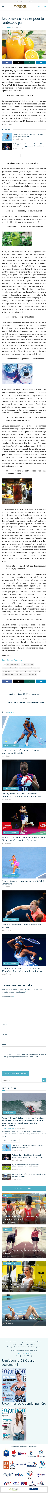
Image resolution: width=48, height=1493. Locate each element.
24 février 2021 (9, 1290)
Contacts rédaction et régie (14, 1342)
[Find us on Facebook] (24, 1356)
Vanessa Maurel (8, 1128)
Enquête (7, 1195)
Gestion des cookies (24, 1353)
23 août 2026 (7, 843)
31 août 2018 (8, 1256)
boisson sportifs (13, 665)
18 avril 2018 (18, 27)
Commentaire (8, 997)
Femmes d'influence (12, 1263)
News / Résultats (11, 745)
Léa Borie (7, 27)
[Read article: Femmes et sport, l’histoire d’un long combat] (24, 1310)
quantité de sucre (20, 671)
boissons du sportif (10, 668)
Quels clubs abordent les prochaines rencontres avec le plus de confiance (25, 1166)
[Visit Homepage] (20, 6)
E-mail (5, 1034)
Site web (5, 1044)
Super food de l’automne (12, 660)
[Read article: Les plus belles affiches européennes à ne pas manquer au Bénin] (6, 1176)
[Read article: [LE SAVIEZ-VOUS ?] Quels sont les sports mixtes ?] (24, 1242)
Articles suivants (12, 1140)
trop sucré (32, 674)
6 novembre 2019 (9, 1222)
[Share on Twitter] (18, 62)
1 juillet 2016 (8, 1324)
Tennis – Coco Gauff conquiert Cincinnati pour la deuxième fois (28, 135)
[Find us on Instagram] (20, 1356)
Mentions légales (34, 1347)
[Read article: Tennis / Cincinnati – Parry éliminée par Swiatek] (24, 906)
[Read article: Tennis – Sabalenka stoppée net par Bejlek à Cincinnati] (24, 862)
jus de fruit (7, 671)
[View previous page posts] (22, 155)
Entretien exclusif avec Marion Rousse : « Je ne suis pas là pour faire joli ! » (23, 1285)
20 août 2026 (7, 887)
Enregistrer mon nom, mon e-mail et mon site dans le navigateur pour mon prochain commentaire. (25, 1055)
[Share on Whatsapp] (29, 62)
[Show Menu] (3, 6)
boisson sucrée (27, 665)
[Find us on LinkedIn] (31, 1356)
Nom (4, 1025)
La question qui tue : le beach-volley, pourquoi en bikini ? (21, 1217)
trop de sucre (20, 674)
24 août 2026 (18, 139)
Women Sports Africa (33, 1342)
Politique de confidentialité (16, 1347)
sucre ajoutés (8, 674)
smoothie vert (34, 671)
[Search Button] (44, 1080)
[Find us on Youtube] (28, 1356)
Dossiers (7, 1297)
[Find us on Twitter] (17, 1356)
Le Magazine (41, 6)
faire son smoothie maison (29, 668)
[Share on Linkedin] (41, 62)
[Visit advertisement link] (24, 1489)
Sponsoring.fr (30, 1344)
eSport (21, 1344)
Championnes (9, 1112)
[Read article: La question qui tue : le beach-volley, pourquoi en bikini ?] (24, 1208)
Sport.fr (13, 1344)
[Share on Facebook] (7, 62)
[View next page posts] (26, 155)
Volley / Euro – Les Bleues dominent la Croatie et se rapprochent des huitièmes (28, 145)
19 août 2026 (7, 930)
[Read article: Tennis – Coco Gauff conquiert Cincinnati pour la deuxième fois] (7, 136)
